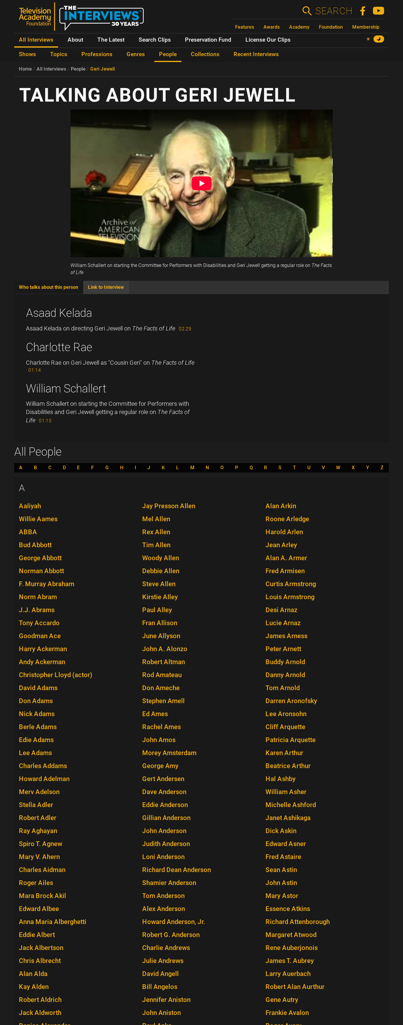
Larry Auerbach (288, 973)
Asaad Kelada (59, 313)
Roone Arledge (287, 519)
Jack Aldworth (40, 1012)
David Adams (38, 688)
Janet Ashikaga (288, 818)
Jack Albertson (41, 947)
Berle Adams (38, 727)
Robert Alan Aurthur (295, 986)
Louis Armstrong (290, 597)
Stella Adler (36, 805)
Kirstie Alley (160, 597)
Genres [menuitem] (136, 54)
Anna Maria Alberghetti (52, 921)
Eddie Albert (37, 934)
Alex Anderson (163, 908)
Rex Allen (156, 532)
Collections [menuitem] (205, 54)
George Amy (160, 766)
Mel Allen (156, 519)
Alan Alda (33, 973)
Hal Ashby (281, 779)
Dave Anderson (164, 792)
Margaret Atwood (291, 934)
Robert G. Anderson (171, 934)
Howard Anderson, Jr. (173, 921)
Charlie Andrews (166, 947)
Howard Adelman (44, 779)
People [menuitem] (168, 54)
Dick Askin (281, 831)
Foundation (331, 27)
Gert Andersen (163, 779)
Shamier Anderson (169, 883)
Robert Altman (163, 662)
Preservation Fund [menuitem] (208, 40)
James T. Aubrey (290, 960)
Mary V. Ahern (39, 857)
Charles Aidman (42, 870)
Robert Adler (37, 818)
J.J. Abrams (37, 610)
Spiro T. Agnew (40, 844)
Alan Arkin (281, 506)
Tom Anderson (163, 895)
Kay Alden (34, 986)
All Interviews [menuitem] (36, 40)
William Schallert (66, 388)
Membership (365, 27)
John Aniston (161, 1012)
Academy (299, 27)
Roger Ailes (36, 883)
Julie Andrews (163, 960)
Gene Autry (282, 999)
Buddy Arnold (285, 662)
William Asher (286, 792)
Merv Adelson (39, 792)
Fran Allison (159, 623)
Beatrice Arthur (288, 766)
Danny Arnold (285, 675)
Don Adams (36, 701)
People (78, 69)
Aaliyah (30, 506)
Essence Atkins (288, 908)
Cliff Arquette (285, 727)
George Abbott (40, 558)
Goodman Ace (40, 636)
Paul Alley (157, 610)
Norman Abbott (41, 571)
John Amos (159, 740)
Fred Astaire (283, 857)
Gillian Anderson (166, 818)
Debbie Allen (160, 571)
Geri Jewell (102, 69)
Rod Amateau (162, 675)
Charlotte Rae (59, 347)
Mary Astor (282, 895)
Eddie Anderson (165, 805)
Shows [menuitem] (27, 54)
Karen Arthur (284, 753)
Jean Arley (281, 545)
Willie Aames (38, 519)
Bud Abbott (35, 545)
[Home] (83, 19)
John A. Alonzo (164, 649)
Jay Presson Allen (168, 506)
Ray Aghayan (38, 831)
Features (244, 27)
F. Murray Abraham (46, 584)
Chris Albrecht (40, 960)
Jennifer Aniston (166, 999)
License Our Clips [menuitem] (268, 40)
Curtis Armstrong (291, 584)
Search (333, 11)
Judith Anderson (166, 844)
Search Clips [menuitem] (155, 40)
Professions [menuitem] (96, 54)
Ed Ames (155, 714)
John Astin (281, 883)
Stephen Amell (163, 701)
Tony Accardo (39, 623)
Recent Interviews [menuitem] (256, 54)
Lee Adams (35, 753)
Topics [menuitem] (58, 54)
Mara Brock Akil (42, 895)
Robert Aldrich (40, 999)
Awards (271, 27)
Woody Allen (160, 558)
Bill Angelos (159, 986)
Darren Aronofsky (291, 701)
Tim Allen (156, 545)
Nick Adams (37, 714)
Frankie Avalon (287, 1012)
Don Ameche (161, 688)
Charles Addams (43, 766)
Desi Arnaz (281, 610)
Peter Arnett (283, 649)
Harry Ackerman (43, 649)
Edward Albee (39, 908)
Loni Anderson (163, 857)
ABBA (28, 532)
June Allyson (161, 636)
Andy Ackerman (42, 662)
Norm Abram (38, 597)
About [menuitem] (75, 40)
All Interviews (51, 69)
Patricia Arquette (291, 740)
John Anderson (164, 831)
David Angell (160, 973)
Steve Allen (159, 584)
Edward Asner (286, 844)
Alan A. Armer (286, 558)
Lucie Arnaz (283, 623)
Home (25, 69)
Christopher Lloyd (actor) (55, 675)
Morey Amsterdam (169, 753)
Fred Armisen (285, 571)
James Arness (286, 636)
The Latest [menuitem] (110, 40)
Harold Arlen (284, 532)
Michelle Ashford (291, 805)
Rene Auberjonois (292, 947)
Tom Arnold (283, 688)
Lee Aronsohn (286, 714)
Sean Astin (281, 870)
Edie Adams (36, 740)
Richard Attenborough (298, 921)
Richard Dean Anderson (176, 870)
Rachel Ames (161, 727)
